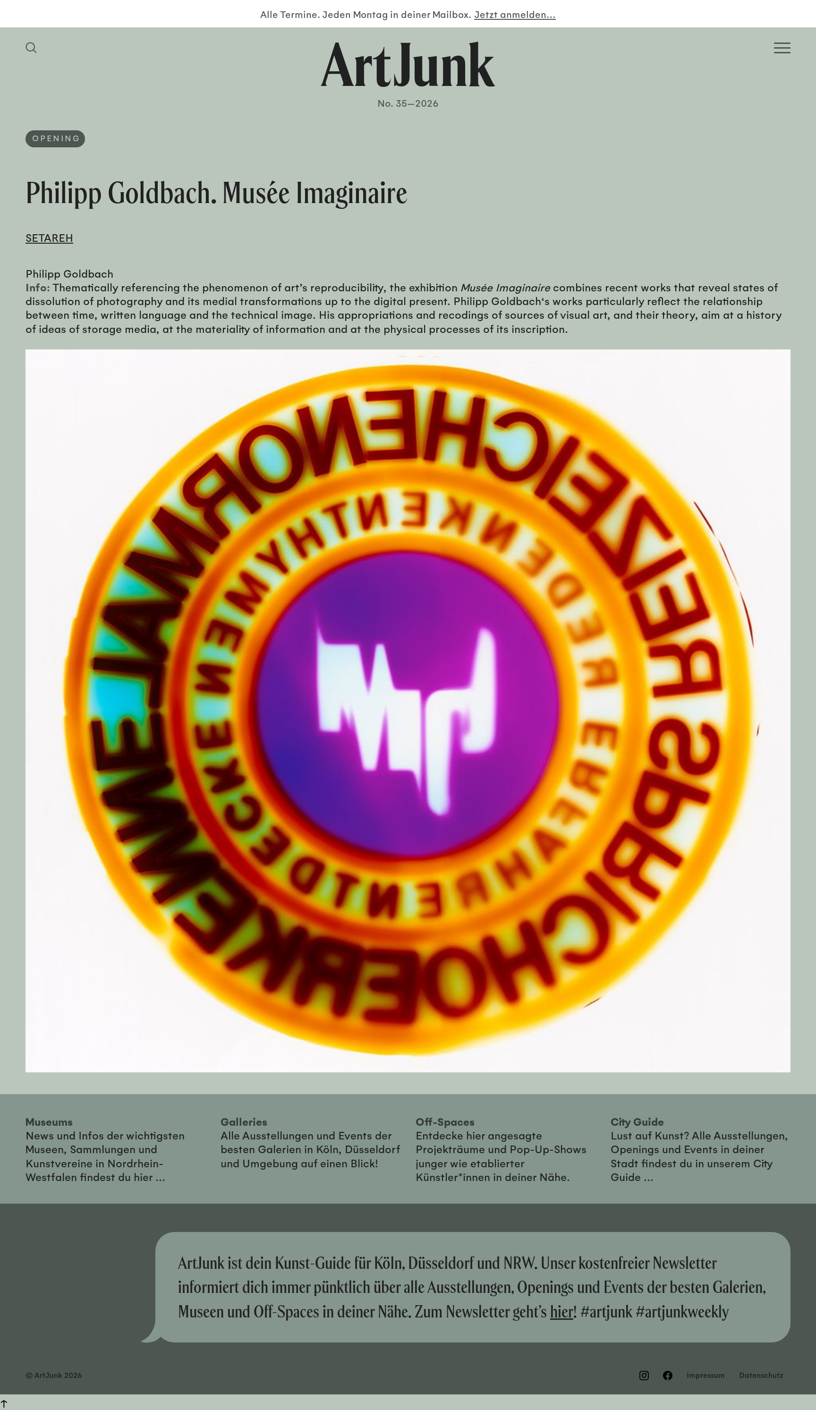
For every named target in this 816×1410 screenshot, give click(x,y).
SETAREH (49, 237)
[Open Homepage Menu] (782, 47)
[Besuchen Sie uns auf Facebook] (667, 1375)
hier (561, 1311)
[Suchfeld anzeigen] (33, 48)
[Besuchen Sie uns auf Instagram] (644, 1375)
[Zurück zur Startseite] (408, 64)
